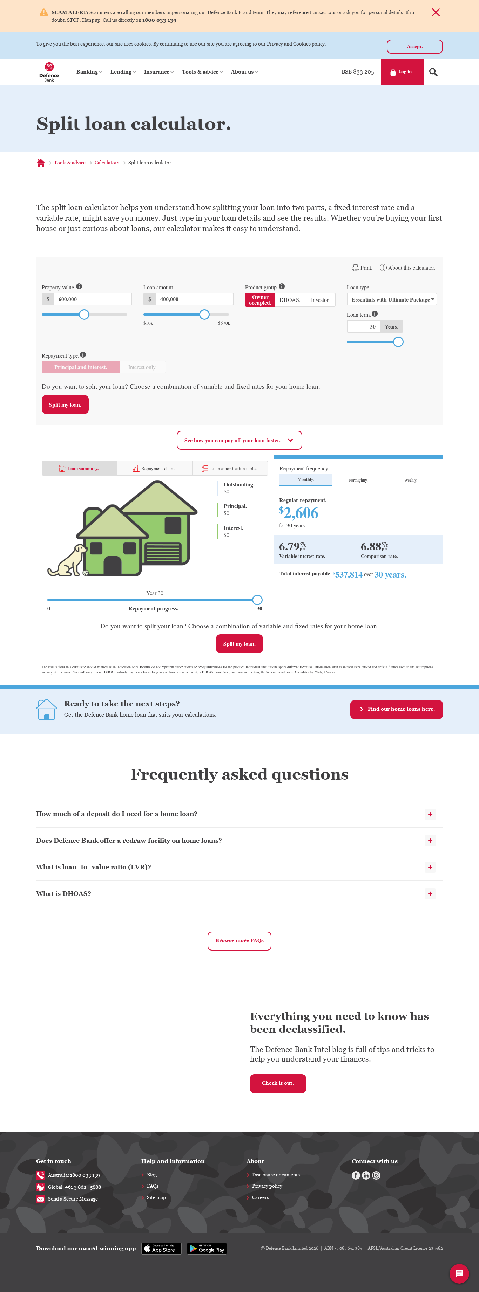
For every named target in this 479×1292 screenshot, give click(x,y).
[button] (90, 72)
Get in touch (53, 1161)
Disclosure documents (276, 1175)
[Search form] (433, 72)
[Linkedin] (366, 1175)
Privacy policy (267, 1186)
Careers (260, 1198)
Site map (156, 1198)
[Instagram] (376, 1175)
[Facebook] (356, 1175)
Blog (152, 1175)
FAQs (152, 1186)
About (255, 1161)
